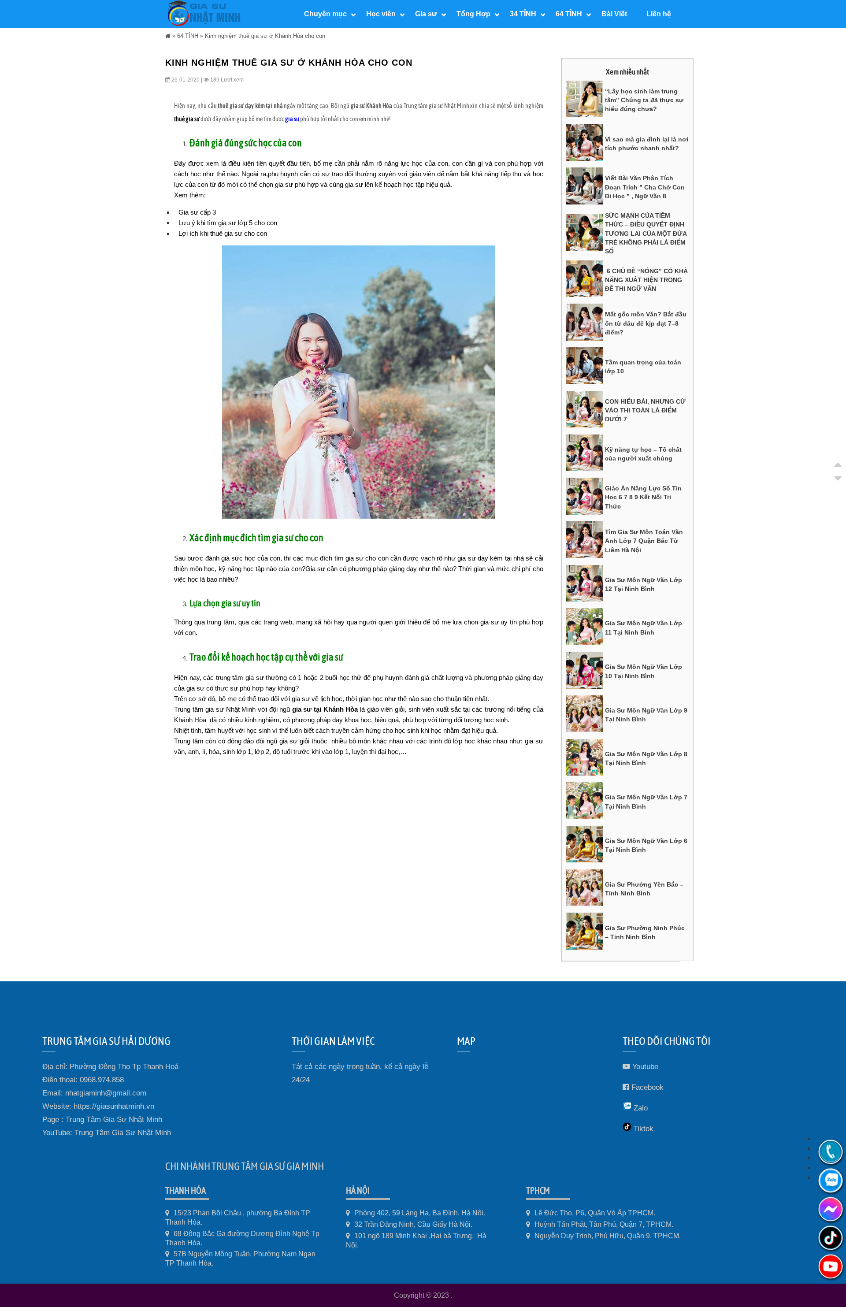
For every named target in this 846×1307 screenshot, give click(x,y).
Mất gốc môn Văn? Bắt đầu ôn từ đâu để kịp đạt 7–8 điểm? (645, 323)
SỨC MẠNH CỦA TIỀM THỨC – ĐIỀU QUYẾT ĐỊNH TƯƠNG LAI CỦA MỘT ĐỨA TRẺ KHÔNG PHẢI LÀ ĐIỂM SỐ (645, 233)
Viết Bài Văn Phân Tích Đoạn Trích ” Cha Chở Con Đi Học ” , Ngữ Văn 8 (645, 187)
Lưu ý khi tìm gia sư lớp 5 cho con (227, 222)
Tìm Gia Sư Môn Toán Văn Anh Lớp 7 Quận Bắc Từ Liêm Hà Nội (644, 540)
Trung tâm (189, 709)
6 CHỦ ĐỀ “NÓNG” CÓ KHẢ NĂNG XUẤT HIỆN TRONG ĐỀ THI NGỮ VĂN (646, 280)
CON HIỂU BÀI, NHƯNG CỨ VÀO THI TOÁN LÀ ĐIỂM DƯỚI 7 (645, 410)
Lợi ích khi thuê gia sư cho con (222, 233)
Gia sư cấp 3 (197, 212)
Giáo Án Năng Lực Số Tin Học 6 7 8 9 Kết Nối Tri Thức (643, 497)
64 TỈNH (187, 36)
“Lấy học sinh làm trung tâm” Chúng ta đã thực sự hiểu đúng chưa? (644, 100)
